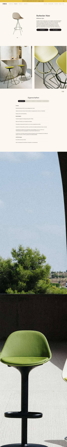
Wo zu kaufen (55, 29)
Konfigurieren (42, 29)
